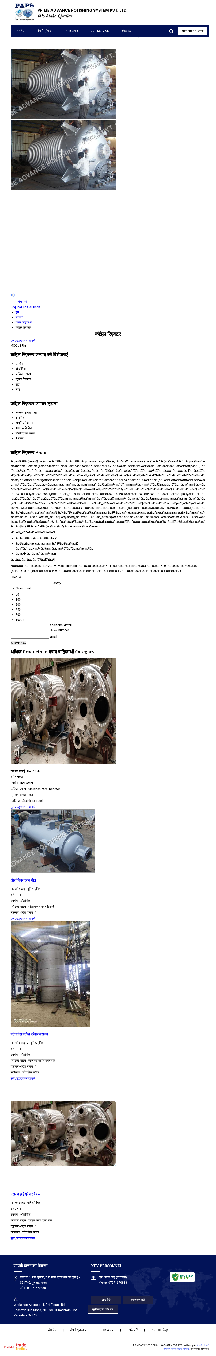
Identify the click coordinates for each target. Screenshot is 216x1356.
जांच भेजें (21, 301)
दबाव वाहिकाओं (24, 322)
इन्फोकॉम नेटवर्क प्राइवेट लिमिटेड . (177, 1349)
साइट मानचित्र (159, 1330)
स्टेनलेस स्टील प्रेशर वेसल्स (29, 1034)
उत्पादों (19, 317)
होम (17, 312)
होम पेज (21, 30)
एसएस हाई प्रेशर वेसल (26, 1194)
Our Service (99, 30)
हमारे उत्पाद (72, 30)
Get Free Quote (192, 31)
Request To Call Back (25, 307)
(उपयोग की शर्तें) (203, 1345)
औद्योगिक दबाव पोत (23, 880)
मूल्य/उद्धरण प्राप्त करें (23, 340)
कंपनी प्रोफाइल (45, 30)
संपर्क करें (126, 30)
